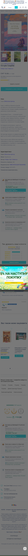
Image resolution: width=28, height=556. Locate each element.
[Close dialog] (27, 267)
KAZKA (5, 7)
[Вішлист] (23, 7)
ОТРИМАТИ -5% (14, 282)
